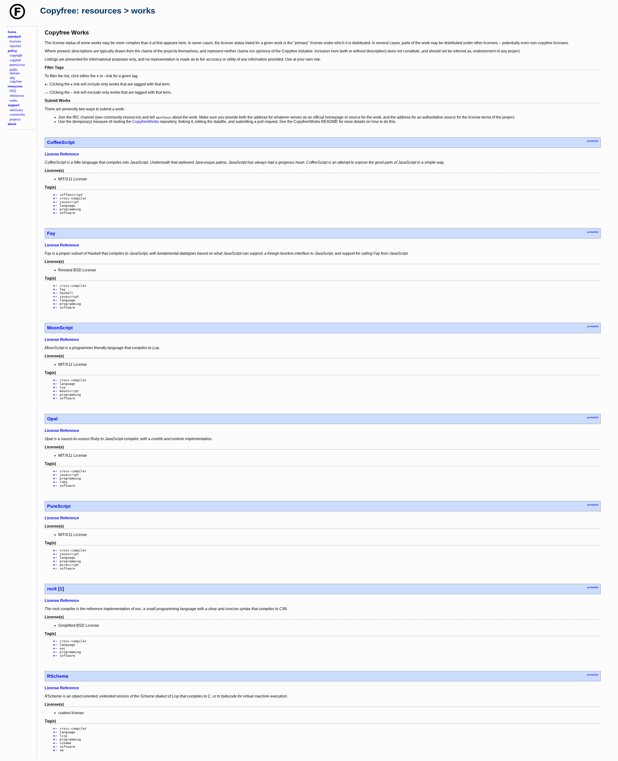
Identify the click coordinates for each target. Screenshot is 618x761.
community (17, 114)
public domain (15, 71)
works (14, 100)
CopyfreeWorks (145, 122)
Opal (52, 418)
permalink (592, 141)
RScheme (58, 676)
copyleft (15, 60)
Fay (51, 233)
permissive (17, 65)
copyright (16, 55)
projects (15, 119)
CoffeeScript (61, 142)
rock (52, 588)
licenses (15, 41)
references (17, 96)
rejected (15, 46)
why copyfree (16, 79)
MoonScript (60, 327)
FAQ (13, 91)
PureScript (58, 506)
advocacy (16, 110)
